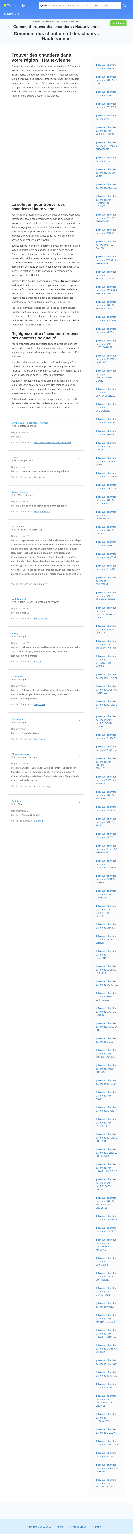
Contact (97, 1526)
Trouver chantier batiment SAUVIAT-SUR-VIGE (106, 1068)
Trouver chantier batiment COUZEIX (106, 105)
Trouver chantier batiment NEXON (106, 330)
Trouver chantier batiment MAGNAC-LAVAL (106, 461)
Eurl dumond (41, 618)
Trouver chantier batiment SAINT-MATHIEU (106, 795)
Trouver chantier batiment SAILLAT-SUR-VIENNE (106, 1276)
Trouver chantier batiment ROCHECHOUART (106, 275)
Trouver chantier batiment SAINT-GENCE (106, 446)
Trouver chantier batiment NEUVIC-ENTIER (106, 939)
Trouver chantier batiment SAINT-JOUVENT (106, 530)
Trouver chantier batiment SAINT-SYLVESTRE (106, 1122)
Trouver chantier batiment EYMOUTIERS (106, 407)
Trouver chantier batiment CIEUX (106, 1040)
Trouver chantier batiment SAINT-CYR (107, 1443)
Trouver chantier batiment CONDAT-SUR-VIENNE (106, 218)
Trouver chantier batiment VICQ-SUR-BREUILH (107, 780)
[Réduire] (114, 1487)
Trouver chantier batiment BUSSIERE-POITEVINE (107, 1137)
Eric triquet (40, 738)
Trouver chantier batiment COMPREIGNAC (106, 515)
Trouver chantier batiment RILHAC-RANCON (106, 245)
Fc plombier (40, 583)
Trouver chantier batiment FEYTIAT (106, 159)
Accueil (36, 21)
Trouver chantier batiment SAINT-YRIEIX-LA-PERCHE (106, 130)
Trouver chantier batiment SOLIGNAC (107, 676)
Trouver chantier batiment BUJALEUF (106, 1082)
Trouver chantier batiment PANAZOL (106, 93)
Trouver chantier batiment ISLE (106, 117)
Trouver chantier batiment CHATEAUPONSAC (106, 392)
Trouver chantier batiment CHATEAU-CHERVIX (106, 1348)
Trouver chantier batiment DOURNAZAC (106, 1417)
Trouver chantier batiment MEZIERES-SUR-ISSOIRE (107, 1152)
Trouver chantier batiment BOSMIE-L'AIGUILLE (106, 359)
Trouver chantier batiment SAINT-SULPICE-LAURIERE (106, 1053)
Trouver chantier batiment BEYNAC (106, 1454)
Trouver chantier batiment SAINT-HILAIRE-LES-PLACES (106, 1167)
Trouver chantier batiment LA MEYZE (106, 1218)
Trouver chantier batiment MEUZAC (106, 1431)
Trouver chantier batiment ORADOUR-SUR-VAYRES (106, 660)
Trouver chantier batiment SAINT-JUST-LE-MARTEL (106, 344)
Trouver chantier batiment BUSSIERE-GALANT (107, 704)
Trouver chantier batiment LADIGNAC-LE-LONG (106, 864)
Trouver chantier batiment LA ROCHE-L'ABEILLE (107, 1468)
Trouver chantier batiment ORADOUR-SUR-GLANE (106, 375)
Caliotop (38, 820)
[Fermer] (119, 1487)
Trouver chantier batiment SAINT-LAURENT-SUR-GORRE (106, 721)
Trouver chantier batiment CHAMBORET (106, 1261)
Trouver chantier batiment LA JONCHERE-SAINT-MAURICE (106, 1244)
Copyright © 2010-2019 (39, 1526)
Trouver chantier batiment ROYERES (106, 1229)
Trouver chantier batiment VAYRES (106, 1305)
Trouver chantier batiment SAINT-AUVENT (106, 1095)
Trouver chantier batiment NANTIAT (106, 555)
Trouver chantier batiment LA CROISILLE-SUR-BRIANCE (106, 1400)
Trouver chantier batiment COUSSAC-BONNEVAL (107, 689)
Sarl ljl (37, 661)
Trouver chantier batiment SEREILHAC (107, 486)
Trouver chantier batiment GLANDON (107, 1362)
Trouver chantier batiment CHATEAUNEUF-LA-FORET (106, 612)
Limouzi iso (40, 477)
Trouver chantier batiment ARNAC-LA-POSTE (107, 1027)
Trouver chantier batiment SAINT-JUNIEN (106, 80)
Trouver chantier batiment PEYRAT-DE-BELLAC (106, 894)
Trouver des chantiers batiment (63, 21)
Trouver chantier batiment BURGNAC (106, 1374)
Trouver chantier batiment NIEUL (106, 543)
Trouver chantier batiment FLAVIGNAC (106, 954)
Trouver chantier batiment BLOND (106, 1386)
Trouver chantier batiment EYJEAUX (106, 808)
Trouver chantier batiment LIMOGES (106, 66)
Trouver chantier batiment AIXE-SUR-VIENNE (106, 173)
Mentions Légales (78, 1526)
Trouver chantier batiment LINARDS (106, 926)
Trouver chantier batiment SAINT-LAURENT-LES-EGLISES (106, 1184)
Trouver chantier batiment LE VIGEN (106, 421)
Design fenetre (42, 511)
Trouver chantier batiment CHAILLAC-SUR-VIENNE (107, 849)
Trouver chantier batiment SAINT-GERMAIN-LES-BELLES (106, 910)
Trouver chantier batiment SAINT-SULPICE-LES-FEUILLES (106, 763)
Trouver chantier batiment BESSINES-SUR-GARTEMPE (107, 290)
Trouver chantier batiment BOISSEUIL (107, 318)
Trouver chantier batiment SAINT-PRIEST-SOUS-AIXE (106, 596)
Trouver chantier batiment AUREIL (106, 1109)
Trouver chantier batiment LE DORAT (106, 474)
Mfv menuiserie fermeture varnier (52, 442)
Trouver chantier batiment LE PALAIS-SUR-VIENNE (107, 146)
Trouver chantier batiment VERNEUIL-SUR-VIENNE (107, 260)
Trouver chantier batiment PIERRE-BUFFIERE (106, 879)
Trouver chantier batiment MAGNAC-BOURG (106, 1011)
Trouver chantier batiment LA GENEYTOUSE (106, 1291)
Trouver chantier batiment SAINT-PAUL (106, 822)
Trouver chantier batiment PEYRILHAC (107, 748)
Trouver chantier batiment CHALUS (106, 567)
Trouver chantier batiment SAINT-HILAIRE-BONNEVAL (106, 1333)
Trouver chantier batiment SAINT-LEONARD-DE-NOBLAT (106, 201)
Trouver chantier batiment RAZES (106, 835)
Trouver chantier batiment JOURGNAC (107, 983)
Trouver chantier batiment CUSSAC (106, 736)
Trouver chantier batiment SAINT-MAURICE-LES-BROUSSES (106, 1202)
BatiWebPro (102, 1517)
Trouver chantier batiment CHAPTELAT (106, 581)
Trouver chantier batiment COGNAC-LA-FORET (106, 969)
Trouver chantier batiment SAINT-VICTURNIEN (106, 500)
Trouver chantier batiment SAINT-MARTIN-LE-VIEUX (106, 1318)
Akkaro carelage (42, 786)
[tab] (46, 424)
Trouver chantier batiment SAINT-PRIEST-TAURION (106, 305)
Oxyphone (39, 704)
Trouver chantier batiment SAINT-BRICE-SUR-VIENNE (106, 644)
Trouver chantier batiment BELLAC (106, 231)
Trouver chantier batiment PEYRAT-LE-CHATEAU (106, 996)
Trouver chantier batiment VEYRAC (106, 432)
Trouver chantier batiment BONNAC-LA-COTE (106, 629)
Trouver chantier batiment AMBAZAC (106, 186)
